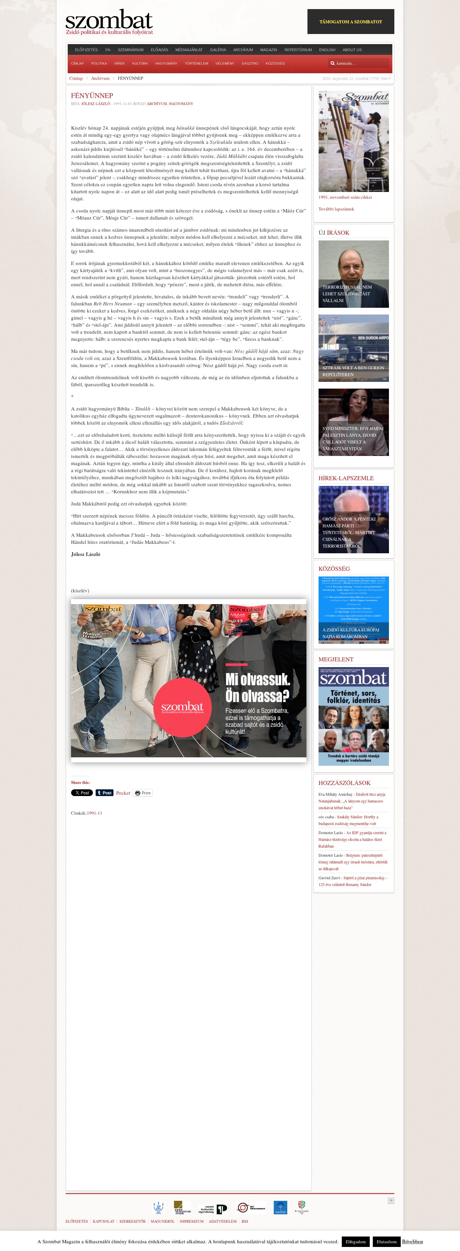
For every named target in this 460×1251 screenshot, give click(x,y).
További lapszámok (336, 209)
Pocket (123, 792)
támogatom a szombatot (351, 21)
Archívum (100, 78)
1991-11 (94, 813)
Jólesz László (95, 103)
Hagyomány (181, 103)
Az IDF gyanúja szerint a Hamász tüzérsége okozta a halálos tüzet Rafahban (352, 839)
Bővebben (412, 1241)
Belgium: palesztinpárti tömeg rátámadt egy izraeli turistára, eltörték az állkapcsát (353, 861)
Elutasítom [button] (387, 1242)
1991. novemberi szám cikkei (345, 197)
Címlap (76, 78)
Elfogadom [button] (356, 1242)
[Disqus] (188, 912)
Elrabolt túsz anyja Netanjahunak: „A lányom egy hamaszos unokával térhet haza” (352, 800)
